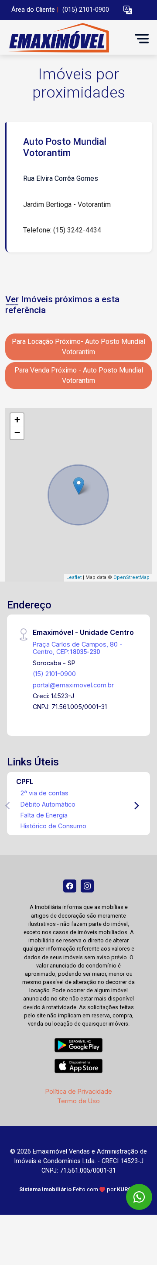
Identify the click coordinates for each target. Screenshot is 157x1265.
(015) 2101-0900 (85, 9)
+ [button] (17, 419)
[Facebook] (69, 885)
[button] (127, 10)
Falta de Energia (44, 815)
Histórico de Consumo (53, 826)
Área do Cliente (33, 9)
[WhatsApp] (139, 1196)
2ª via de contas (44, 793)
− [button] (17, 432)
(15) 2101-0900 (54, 673)
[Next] (136, 805)
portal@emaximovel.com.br (73, 685)
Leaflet (74, 577)
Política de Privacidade (78, 1091)
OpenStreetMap (131, 577)
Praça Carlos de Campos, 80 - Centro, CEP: (78, 648)
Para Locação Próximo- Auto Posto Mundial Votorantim (78, 346)
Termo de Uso (78, 1101)
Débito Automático (47, 804)
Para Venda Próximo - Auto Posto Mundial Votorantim (78, 375)
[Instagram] (87, 885)
